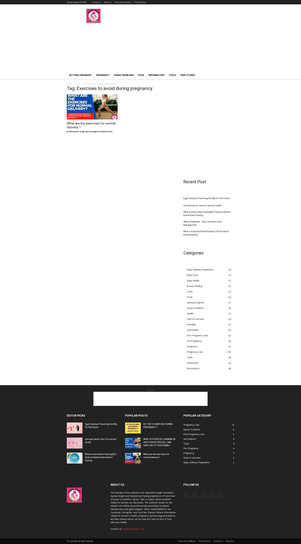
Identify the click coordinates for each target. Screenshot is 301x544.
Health (190, 313)
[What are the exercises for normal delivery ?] (92, 106)
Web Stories (188, 75)
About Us (107, 2)
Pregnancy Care (195, 351)
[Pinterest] (226, 2)
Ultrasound (192, 362)
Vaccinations (193, 368)
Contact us (96, 2)
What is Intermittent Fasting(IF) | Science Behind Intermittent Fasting (206, 214)
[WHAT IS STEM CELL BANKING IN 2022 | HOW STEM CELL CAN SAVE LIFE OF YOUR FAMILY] (133, 443)
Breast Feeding (194, 286)
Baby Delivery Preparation (200, 269)
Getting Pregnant (80, 75)
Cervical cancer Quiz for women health (202, 205)
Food (141, 75)
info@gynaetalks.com (133, 528)
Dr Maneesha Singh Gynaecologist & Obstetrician (90, 131)
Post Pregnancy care (197, 335)
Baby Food (192, 275)
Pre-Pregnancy (194, 340)
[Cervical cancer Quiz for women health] (74, 443)
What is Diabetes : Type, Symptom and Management (202, 223)
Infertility (191, 324)
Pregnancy (102, 75)
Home (69, 83)
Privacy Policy (140, 2)
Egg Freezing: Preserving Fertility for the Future (206, 198)
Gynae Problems (124, 75)
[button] (230, 75)
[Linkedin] (221, 2)
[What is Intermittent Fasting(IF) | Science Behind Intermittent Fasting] (74, 458)
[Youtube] (232, 2)
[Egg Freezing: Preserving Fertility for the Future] (74, 428)
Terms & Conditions (122, 2)
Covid (190, 291)
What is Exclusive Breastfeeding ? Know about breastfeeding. (206, 233)
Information (156, 75)
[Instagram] (216, 2)
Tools (172, 75)
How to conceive (195, 318)
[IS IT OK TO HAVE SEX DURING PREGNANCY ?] (133, 428)
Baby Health (193, 280)
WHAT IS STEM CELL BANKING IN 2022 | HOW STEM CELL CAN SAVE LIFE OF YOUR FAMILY (159, 442)
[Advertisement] (150, 48)
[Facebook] (211, 2)
